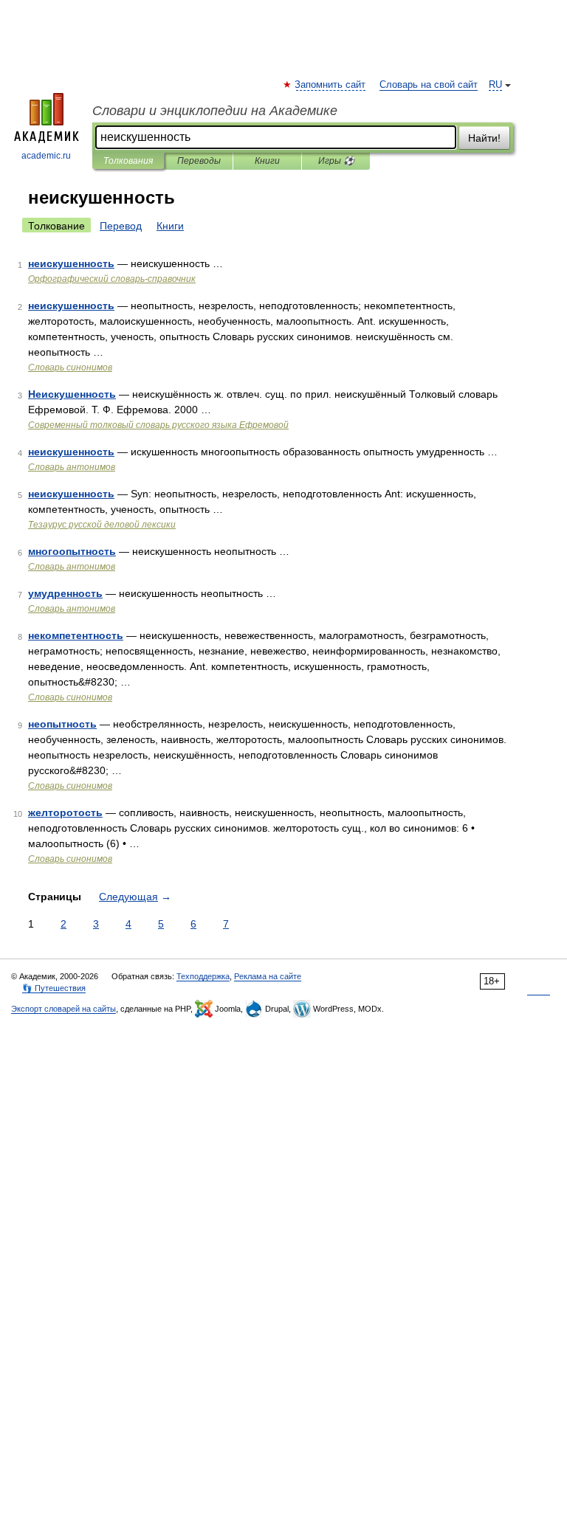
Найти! (484, 138)
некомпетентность (75, 635)
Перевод (121, 226)
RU (495, 85)
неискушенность (71, 263)
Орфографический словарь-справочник (112, 279)
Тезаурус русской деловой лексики (102, 524)
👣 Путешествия (54, 988)
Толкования (128, 161)
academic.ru (46, 156)
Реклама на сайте (267, 976)
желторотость (65, 812)
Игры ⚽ (336, 161)
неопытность (62, 724)
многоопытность (72, 551)
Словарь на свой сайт (428, 85)
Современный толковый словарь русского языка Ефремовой (158, 425)
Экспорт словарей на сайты (63, 1008)
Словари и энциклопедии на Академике (214, 110)
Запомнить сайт (330, 85)
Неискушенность (72, 394)
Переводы (199, 161)
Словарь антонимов (71, 467)
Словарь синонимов (70, 367)
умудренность (65, 593)
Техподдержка (203, 976)
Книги (267, 161)
